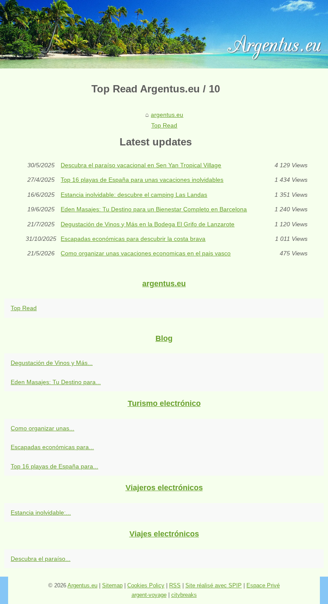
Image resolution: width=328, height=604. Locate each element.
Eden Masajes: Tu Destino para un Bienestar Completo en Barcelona (154, 209)
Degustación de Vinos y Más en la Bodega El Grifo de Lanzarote (147, 224)
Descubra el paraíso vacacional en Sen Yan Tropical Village (141, 165)
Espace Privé (263, 585)
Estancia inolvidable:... (41, 512)
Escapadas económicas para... (52, 447)
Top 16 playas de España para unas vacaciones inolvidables (142, 180)
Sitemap (112, 585)
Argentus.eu (82, 585)
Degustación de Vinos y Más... (52, 362)
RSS (175, 585)
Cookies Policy (145, 585)
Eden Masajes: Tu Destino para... (56, 382)
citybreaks (184, 595)
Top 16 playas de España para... (54, 466)
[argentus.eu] (164, 34)
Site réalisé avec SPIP (213, 585)
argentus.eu (167, 114)
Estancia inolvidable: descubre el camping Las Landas (134, 195)
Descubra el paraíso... (40, 558)
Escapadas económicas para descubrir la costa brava (133, 239)
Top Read (164, 125)
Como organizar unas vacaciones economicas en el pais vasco (146, 253)
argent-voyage (149, 595)
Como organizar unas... (42, 428)
